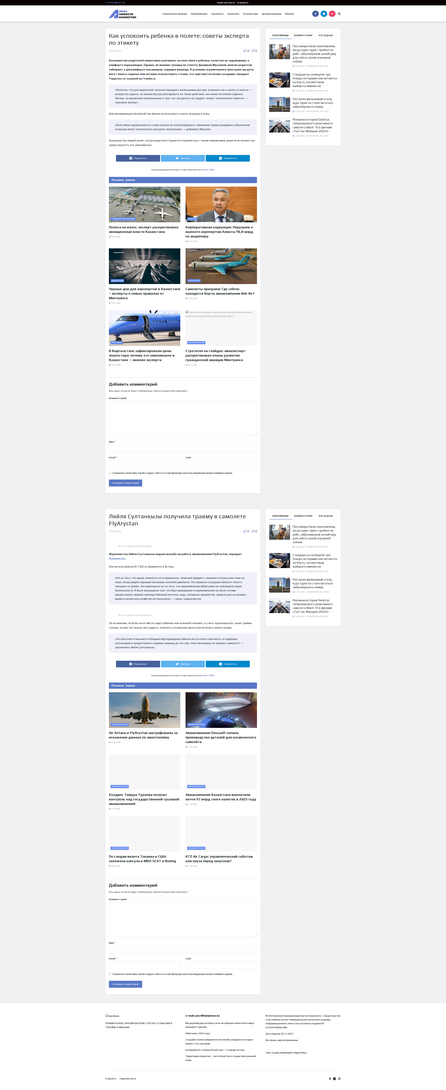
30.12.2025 (192, 365)
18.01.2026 (115, 303)
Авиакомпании (199, 13)
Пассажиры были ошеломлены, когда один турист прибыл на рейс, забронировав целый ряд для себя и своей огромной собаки (314, 53)
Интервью (117, 342)
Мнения (289, 13)
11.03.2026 (192, 804)
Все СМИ (208, 169)
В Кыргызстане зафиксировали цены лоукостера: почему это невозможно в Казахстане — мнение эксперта (142, 355)
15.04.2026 (115, 742)
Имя (112, 441)
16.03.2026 (192, 747)
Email (113, 457)
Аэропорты (217, 13)
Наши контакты (226, 2)
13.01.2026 (115, 365)
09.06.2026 (115, 237)
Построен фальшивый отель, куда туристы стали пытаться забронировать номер (313, 102)
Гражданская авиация (174, 13)
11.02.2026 (192, 866)
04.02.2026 (192, 241)
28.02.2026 (115, 866)
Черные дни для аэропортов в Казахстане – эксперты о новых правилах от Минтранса (144, 293)
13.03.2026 (115, 809)
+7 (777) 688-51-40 (115, 2)
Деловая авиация (271, 13)
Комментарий (117, 398)
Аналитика (233, 13)
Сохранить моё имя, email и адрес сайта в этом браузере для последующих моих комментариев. (172, 473)
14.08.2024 (115, 51)
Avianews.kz (117, 558)
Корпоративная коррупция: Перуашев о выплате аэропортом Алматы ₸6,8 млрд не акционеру (219, 231)
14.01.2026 (192, 298)
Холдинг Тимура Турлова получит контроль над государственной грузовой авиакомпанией (144, 799)
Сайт (189, 457)
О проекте (242, 2)
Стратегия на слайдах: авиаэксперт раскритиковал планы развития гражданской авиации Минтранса (216, 355)
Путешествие (250, 13)
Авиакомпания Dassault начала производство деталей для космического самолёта (221, 737)
